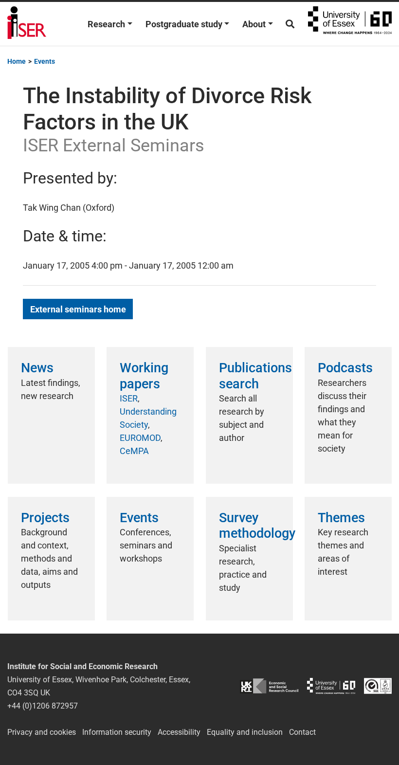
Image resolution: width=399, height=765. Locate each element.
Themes (341, 518)
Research (106, 24)
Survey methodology (257, 525)
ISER (129, 398)
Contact (302, 732)
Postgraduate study (183, 24)
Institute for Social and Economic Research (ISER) (26, 23)
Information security (116, 732)
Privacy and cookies (41, 732)
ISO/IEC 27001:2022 (378, 686)
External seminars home (78, 309)
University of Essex (350, 23)
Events (139, 518)
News (37, 368)
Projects (45, 518)
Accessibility (179, 732)
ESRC (269, 686)
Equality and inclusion (245, 732)
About (254, 24)
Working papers (144, 375)
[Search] (290, 24)
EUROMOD (140, 438)
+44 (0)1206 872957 (42, 705)
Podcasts (345, 368)
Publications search (255, 375)
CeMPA (134, 451)
